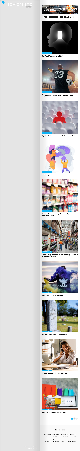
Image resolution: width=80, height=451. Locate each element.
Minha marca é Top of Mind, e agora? (52, 295)
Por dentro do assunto (47, 92)
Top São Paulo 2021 (55, 434)
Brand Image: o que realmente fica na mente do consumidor (59, 175)
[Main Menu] (3, 2)
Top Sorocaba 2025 (73, 439)
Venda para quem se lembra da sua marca (54, 412)
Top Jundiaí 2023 (48, 441)
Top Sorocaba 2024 (64, 439)
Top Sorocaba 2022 (47, 439)
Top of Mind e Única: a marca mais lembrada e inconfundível (59, 136)
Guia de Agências (66, 443)
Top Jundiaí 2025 (63, 441)
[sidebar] (76, 2)
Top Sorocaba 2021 (72, 436)
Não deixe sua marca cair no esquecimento (54, 334)
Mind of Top (53, 443)
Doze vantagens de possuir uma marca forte (54, 373)
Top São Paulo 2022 (64, 434)
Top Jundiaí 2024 (55, 441)
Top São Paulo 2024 (48, 436)
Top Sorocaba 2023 (56, 439)
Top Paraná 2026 (65, 436)
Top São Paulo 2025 (56, 436)
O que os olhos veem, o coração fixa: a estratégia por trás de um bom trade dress (59, 215)
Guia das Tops (59, 443)
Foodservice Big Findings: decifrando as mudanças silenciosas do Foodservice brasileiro (60, 256)
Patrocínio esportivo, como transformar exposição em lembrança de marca (57, 96)
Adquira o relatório (47, 434)
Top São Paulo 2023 (72, 434)
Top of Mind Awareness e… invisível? (52, 56)
